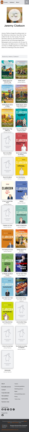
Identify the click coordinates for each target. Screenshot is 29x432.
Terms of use (17, 399)
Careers (16, 383)
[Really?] (21, 190)
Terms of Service (15, 422)
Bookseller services (6, 386)
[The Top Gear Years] (21, 263)
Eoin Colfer (19, 299)
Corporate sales (5, 392)
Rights (16, 391)
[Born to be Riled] (7, 142)
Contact (4, 389)
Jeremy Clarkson (7, 83)
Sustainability (5, 398)
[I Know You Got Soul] (7, 335)
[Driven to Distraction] (21, 214)
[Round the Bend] (7, 166)
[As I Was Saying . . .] (21, 166)
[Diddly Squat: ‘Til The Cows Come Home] (21, 94)
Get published (5, 395)
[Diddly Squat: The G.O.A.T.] (21, 238)
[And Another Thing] (21, 311)
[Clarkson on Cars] (7, 214)
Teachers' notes (5, 401)
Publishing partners (19, 389)
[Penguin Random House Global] (6, 426)
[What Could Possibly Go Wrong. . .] (21, 142)
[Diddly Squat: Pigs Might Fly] (7, 118)
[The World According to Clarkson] (21, 335)
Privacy (16, 396)
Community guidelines (19, 386)
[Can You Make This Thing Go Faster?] (21, 118)
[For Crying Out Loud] (7, 238)
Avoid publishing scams (20, 394)
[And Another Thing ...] (21, 287)
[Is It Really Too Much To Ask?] (7, 263)
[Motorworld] (7, 359)
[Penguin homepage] (2, 2)
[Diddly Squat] (21, 70)
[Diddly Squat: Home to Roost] (7, 94)
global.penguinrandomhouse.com (10, 429)
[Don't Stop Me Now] (7, 311)
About (3, 383)
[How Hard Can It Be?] (7, 287)
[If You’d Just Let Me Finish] (7, 190)
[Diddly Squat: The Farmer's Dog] (7, 69)
